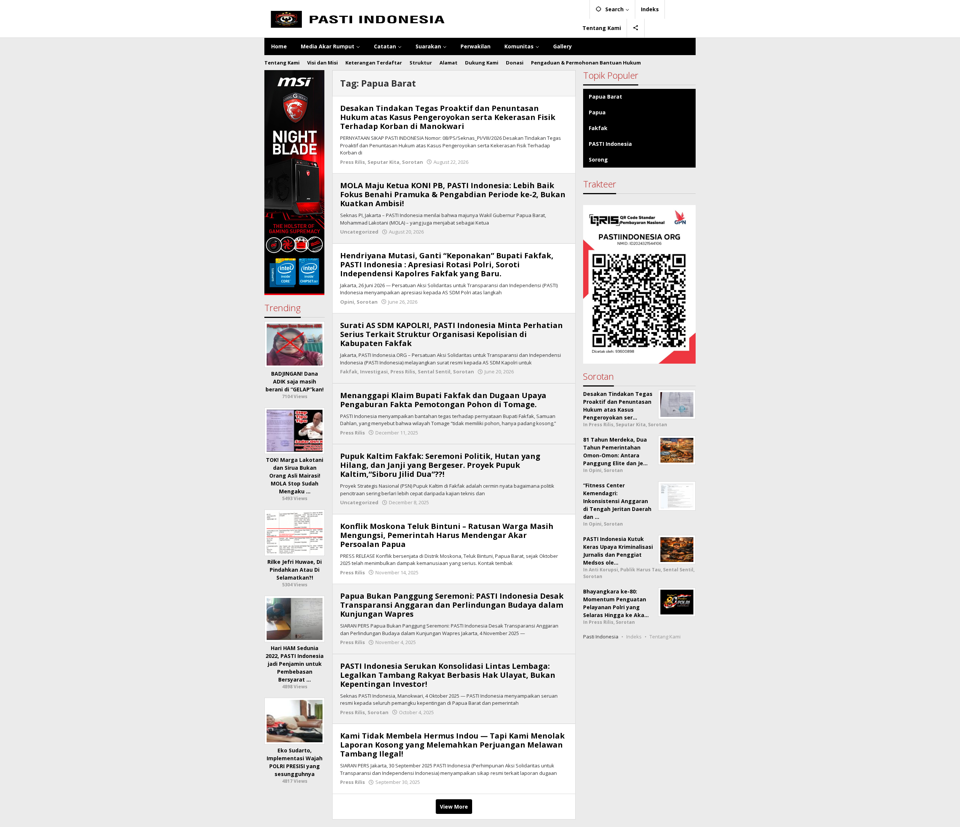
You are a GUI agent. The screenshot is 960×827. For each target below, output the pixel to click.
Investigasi (374, 371)
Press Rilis (352, 162)
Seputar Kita (383, 162)
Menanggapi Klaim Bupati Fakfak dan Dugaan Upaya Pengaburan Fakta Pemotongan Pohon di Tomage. (443, 399)
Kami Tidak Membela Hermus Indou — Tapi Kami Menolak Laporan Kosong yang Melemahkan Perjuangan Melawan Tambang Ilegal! (452, 745)
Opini (347, 301)
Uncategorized (359, 231)
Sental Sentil (434, 371)
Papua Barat (605, 96)
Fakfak (348, 371)
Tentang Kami (665, 636)
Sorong (598, 159)
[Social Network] (636, 28)
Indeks (634, 636)
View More (454, 806)
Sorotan (412, 162)
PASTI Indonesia (610, 143)
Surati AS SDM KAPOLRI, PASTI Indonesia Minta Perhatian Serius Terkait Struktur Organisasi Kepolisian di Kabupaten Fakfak (451, 334)
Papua (597, 112)
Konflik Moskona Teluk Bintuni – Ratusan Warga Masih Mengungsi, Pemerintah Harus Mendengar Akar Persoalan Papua (447, 535)
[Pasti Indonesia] (420, 18)
